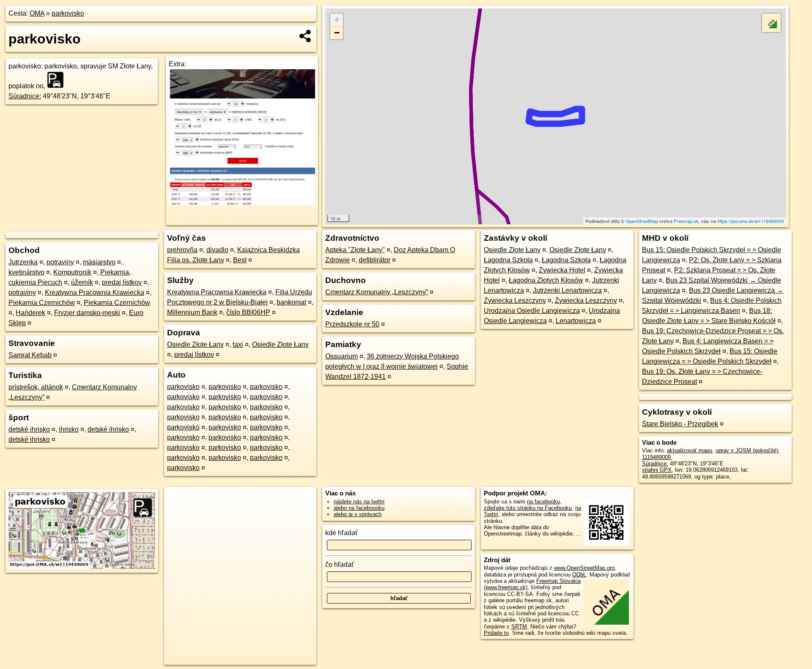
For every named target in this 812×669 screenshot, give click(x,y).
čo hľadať (339, 564)
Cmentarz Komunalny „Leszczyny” (376, 292)
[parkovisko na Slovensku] (58, 80)
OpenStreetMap (641, 221)
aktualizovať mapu (689, 450)
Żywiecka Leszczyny (515, 300)
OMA (37, 13)
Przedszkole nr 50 (352, 324)
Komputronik (72, 272)
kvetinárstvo (26, 272)
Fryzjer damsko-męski (87, 312)
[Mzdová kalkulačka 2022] (242, 203)
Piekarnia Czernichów (41, 302)
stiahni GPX (657, 470)
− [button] (337, 32)
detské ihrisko (29, 429)
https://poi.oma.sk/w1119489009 (750, 221)
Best (240, 260)
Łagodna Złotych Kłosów (546, 280)
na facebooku (543, 501)
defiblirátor (374, 260)
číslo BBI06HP (248, 312)
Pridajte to (496, 633)
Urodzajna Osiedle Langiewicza (532, 310)
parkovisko (68, 13)
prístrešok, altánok (35, 387)
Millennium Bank (192, 312)
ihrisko (69, 429)
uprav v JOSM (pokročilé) (747, 450)
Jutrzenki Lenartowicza (567, 290)
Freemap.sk (686, 221)
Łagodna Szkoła (508, 260)
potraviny (60, 262)
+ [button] (337, 19)
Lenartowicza (576, 320)
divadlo (217, 249)
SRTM (519, 626)
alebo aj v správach (357, 514)
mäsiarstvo (99, 262)
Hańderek (30, 312)
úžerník (82, 282)
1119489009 (656, 457)
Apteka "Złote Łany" (355, 249)
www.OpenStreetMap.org (584, 568)
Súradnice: (24, 96)
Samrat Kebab (30, 355)
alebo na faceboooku (359, 508)
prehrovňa (182, 249)
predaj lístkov (122, 282)
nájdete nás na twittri (359, 501)
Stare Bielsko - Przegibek (680, 423)
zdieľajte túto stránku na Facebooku (528, 508)
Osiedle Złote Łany (195, 344)
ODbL (579, 574)
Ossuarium (341, 356)
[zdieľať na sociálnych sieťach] (305, 36)
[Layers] (771, 23)
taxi (238, 344)
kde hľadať (341, 532)
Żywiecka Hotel (562, 270)
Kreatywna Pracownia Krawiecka (94, 292)
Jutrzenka (23, 262)
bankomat (291, 302)
